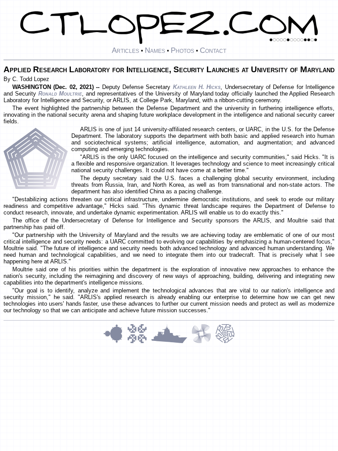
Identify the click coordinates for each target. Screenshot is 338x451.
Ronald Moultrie (60, 93)
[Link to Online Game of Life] (139, 342)
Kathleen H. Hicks (197, 87)
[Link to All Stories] (171, 342)
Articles (125, 50)
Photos (182, 50)
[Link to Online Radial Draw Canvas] (225, 342)
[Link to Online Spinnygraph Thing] (203, 342)
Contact (213, 50)
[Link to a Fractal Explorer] (115, 342)
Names (155, 50)
